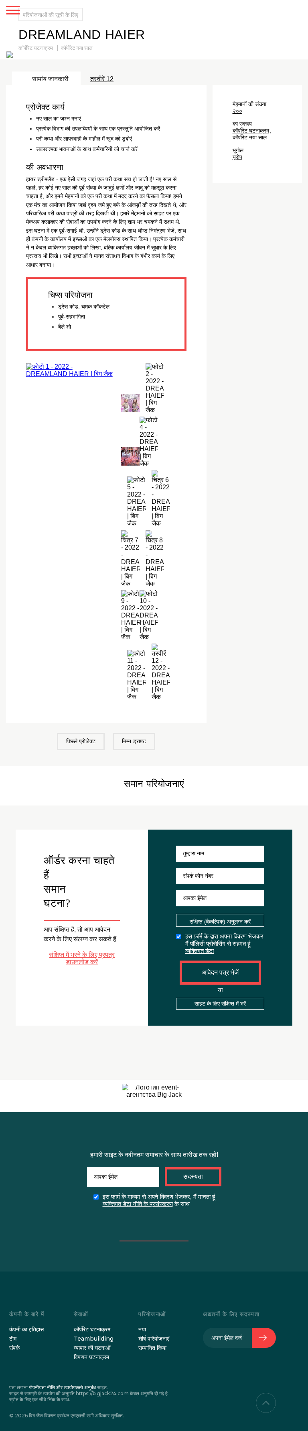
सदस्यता (193, 1176)
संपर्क (14, 1347)
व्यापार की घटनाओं (92, 1347)
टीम (12, 1338)
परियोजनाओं (152, 1314)
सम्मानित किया (152, 1347)
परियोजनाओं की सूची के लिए (50, 14)
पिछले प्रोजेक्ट (80, 741)
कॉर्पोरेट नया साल (77, 48)
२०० (237, 111)
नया (142, 1329)
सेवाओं (81, 1314)
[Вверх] (266, 1403)
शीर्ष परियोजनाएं (153, 1338)
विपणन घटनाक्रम (91, 1357)
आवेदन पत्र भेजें (220, 972)
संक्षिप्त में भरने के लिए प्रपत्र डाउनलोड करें (82, 958)
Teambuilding (93, 1338)
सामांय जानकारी (50, 79)
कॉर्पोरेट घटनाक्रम (35, 48)
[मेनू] (13, 11)
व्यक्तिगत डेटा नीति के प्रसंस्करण (138, 1203)
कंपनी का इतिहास (26, 1329)
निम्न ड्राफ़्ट (134, 741)
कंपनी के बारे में (26, 1314)
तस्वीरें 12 (101, 79)
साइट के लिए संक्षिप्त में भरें (220, 1003)
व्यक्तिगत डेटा (199, 950)
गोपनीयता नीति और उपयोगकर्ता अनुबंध (62, 1387)
